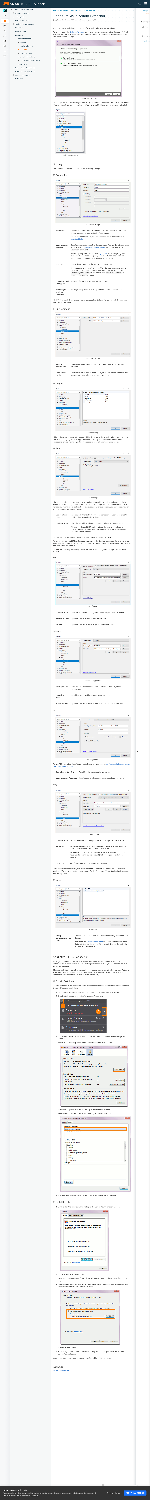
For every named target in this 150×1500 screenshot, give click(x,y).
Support (39, 4)
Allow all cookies (135, 1493)
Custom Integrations (22, 75)
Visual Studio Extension (62, 1370)
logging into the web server (94, 247)
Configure (23, 50)
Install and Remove (26, 46)
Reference (19, 79)
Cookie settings (113, 1493)
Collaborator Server (22, 20)
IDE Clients (19, 35)
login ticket (102, 253)
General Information (22, 13)
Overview (23, 42)
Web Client (19, 28)
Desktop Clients (21, 31)
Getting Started (20, 17)
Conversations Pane (95, 941)
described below (77, 239)
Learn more (35, 1496)
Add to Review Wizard (27, 57)
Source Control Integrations (25, 68)
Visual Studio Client (24, 39)
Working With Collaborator (24, 24)
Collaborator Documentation (23, 9)
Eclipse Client (22, 64)
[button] (145, 4)
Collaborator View (26, 53)
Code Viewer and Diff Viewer (30, 60)
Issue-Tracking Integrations (25, 71)
